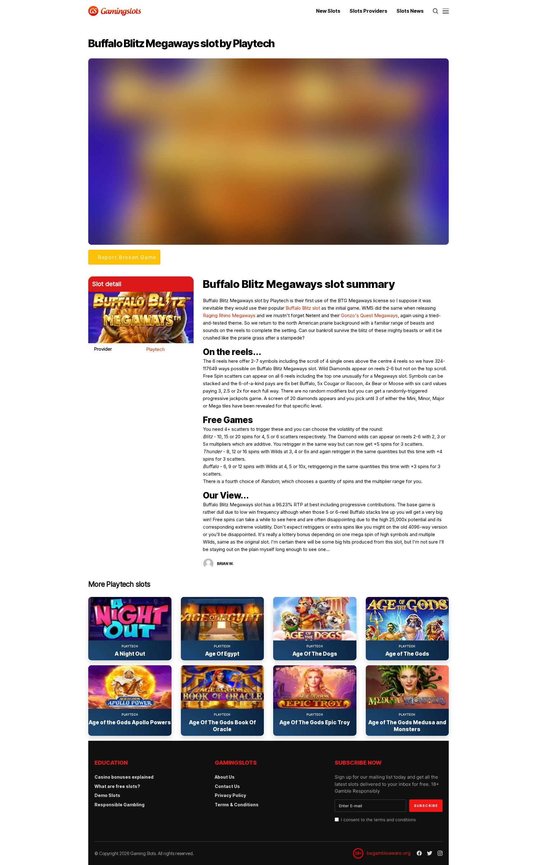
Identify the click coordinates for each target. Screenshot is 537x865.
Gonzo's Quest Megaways (369, 315)
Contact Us (227, 786)
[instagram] (440, 853)
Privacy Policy (230, 795)
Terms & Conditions (237, 804)
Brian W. (225, 563)
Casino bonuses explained (124, 777)
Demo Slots (107, 795)
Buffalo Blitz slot (303, 308)
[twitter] (429, 853)
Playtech (155, 349)
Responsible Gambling (119, 804)
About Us (225, 777)
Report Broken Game (127, 257)
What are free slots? (117, 786)
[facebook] (419, 853)
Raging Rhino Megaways (229, 315)
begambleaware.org (389, 853)
